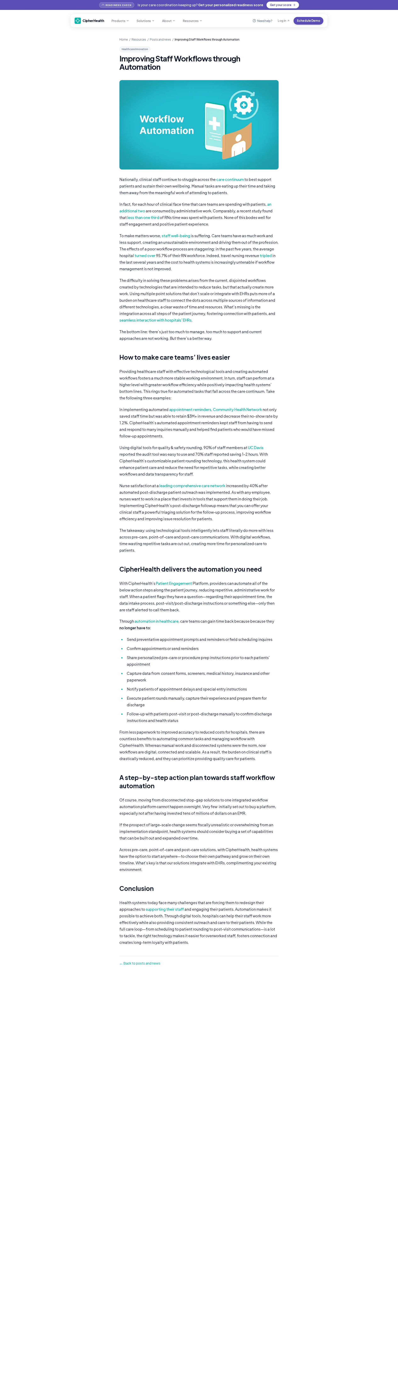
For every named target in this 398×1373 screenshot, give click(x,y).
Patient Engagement (174, 583)
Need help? (264, 21)
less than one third (143, 217)
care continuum (230, 179)
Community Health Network (237, 409)
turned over (145, 255)
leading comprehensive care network (192, 485)
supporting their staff (165, 909)
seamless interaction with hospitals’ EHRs (155, 320)
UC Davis (255, 447)
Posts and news (160, 39)
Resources (191, 21)
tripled (266, 255)
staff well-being (176, 235)
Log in (282, 20)
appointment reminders (190, 409)
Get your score (280, 5)
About (167, 21)
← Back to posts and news (139, 963)
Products (118, 21)
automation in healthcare (156, 621)
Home (123, 39)
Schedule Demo (308, 20)
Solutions (144, 21)
